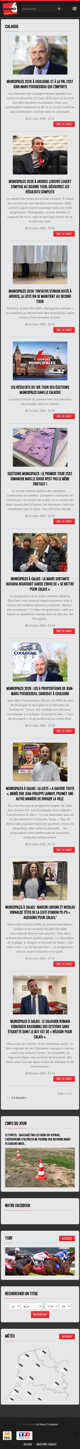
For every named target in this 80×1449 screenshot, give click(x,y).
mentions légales (46, 1444)
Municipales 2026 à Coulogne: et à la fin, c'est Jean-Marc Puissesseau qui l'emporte (40, 84)
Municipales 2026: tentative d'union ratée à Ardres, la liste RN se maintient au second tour (40, 296)
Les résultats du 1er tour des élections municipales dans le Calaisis (40, 390)
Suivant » (21, 1097)
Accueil (28, 1444)
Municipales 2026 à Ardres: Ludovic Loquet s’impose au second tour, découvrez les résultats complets (40, 186)
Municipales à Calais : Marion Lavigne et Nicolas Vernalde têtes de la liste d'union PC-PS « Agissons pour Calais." (40, 912)
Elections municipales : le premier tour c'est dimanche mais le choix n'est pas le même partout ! (40, 479)
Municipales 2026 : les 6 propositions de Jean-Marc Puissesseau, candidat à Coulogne (40, 691)
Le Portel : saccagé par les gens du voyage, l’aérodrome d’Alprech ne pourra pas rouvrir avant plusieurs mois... (38, 1139)
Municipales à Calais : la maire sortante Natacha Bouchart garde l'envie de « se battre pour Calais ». (40, 584)
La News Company (47, 1424)
